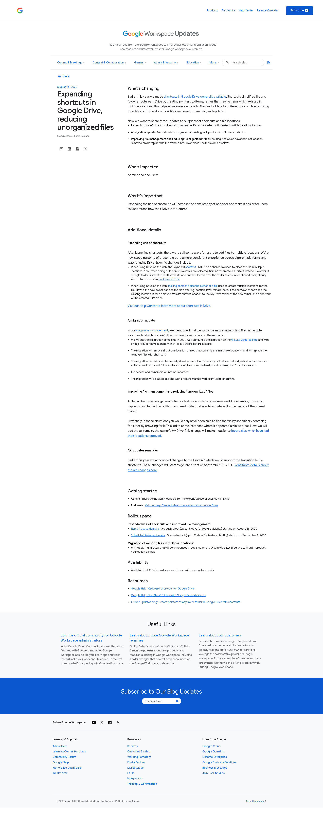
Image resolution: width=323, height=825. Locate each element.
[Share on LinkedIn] (69, 149)
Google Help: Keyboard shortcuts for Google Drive (162, 588)
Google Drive (64, 136)
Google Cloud (211, 746)
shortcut (190, 267)
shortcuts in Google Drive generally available (195, 96)
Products (212, 10)
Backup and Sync (169, 279)
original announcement (152, 330)
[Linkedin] (110, 722)
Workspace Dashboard (67, 767)
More (214, 62)
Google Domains (213, 751)
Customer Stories (138, 751)
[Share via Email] (61, 149)
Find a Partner (136, 762)
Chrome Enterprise (214, 757)
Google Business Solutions (219, 762)
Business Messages (214, 767)
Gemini (140, 62)
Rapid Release (81, 136)
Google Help (60, 762)
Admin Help (59, 746)
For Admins (229, 10)
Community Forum (64, 757)
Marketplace (135, 767)
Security (132, 746)
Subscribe (299, 11)
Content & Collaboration (109, 62)
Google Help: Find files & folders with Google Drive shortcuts (168, 595)
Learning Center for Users (69, 751)
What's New (59, 773)
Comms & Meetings (70, 62)
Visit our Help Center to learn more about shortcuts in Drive (169, 306)
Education (193, 62)
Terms (136, 801)
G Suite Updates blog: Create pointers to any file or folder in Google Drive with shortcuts (185, 602)
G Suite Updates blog (244, 340)
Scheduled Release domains (148, 535)
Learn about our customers (220, 635)
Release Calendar (267, 10)
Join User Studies (213, 773)
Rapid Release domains (145, 528)
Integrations (135, 778)
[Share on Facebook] (77, 149)
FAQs (130, 773)
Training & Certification (142, 784)
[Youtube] (94, 722)
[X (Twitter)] (102, 722)
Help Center (246, 10)
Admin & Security (166, 62)
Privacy (128, 801)
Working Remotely (139, 757)
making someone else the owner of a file (193, 286)
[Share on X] (85, 149)
